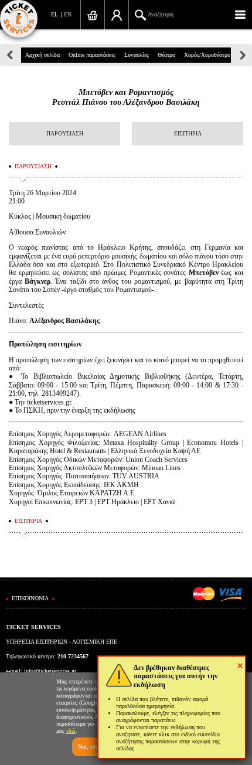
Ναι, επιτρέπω (95, 746)
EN (67, 14)
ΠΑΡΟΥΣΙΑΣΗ (64, 133)
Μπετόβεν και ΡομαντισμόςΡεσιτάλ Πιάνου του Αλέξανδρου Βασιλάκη (126, 97)
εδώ (71, 730)
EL (54, 14)
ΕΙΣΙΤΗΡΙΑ (188, 133)
